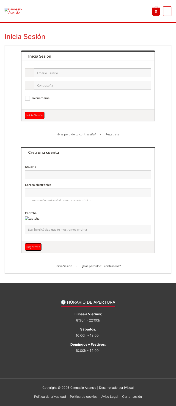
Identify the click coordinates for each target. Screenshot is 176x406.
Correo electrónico (38, 185)
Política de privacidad (50, 396)
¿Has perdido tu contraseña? (76, 134)
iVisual (129, 387)
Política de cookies (83, 396)
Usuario (30, 167)
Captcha (31, 213)
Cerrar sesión (132, 396)
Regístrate (112, 134)
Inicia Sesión (63, 266)
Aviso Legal (109, 396)
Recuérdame (41, 98)
